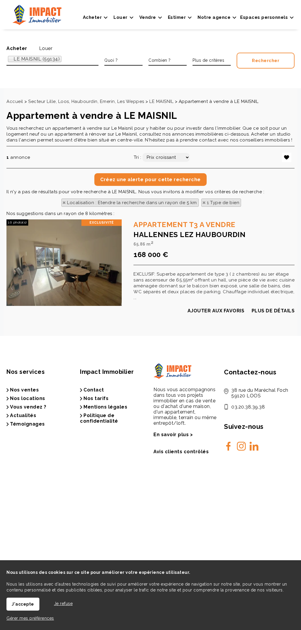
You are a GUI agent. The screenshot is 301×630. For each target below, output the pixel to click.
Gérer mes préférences (30, 618)
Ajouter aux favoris (216, 311)
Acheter (16, 48)
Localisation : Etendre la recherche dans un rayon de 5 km (132, 202)
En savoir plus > (173, 434)
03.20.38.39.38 (248, 407)
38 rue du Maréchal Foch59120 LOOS (259, 393)
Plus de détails (273, 311)
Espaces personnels (264, 17)
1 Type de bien (223, 202)
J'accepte (23, 604)
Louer (46, 48)
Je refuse (63, 603)
